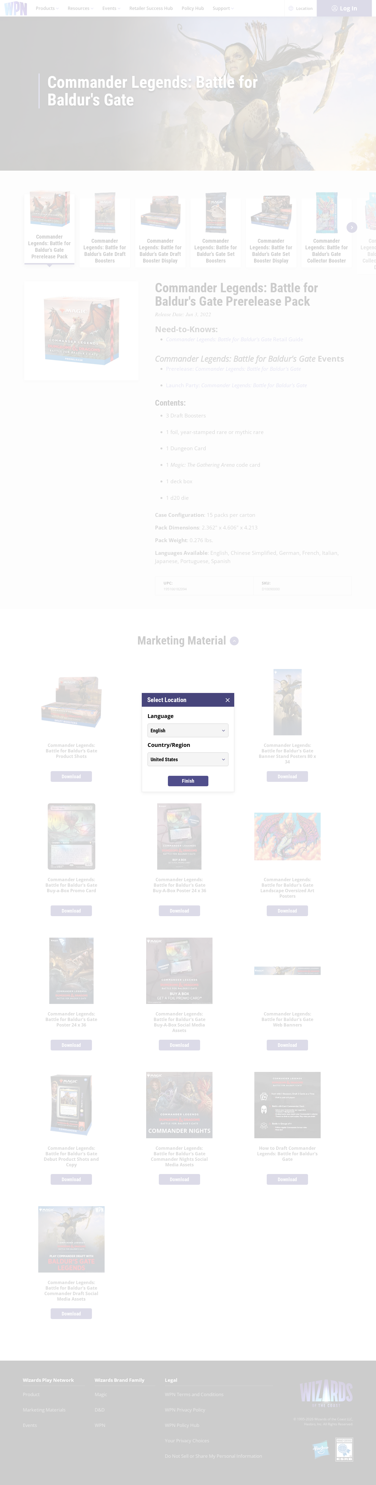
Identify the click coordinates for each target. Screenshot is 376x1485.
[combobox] (183, 730)
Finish (188, 781)
